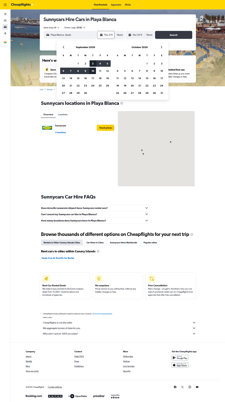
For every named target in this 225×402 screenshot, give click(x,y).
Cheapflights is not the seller (57, 322)
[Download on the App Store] (180, 365)
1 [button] (78, 63)
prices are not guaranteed (102, 314)
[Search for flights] (5, 14)
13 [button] (63, 78)
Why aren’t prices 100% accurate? (60, 333)
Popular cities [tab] (150, 242)
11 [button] (100, 70)
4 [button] (100, 63)
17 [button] (93, 78)
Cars (41, 89)
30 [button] (85, 93)
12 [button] (107, 70)
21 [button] (70, 85)
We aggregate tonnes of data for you (61, 328)
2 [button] (85, 63)
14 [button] (70, 78)
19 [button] (107, 78)
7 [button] (70, 70)
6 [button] (63, 70)
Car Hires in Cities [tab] (95, 242)
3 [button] (93, 63)
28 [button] (70, 93)
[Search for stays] (5, 20)
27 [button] (63, 93)
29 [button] (78, 93)
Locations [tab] (63, 114)
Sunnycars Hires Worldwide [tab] (123, 242)
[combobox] (51, 27)
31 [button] (161, 93)
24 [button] (92, 85)
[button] (5, 4)
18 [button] (100, 78)
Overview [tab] (48, 114)
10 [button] (93, 70)
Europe (49, 89)
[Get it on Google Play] (180, 357)
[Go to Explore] (5, 33)
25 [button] (100, 85)
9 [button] (85, 70)
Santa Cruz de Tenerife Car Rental (58, 258)
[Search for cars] (5, 27)
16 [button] (85, 78)
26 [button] (107, 85)
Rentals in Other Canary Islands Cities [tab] (62, 242)
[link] (105, 128)
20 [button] (63, 85)
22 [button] (78, 85)
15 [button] (78, 78)
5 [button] (107, 63)
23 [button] (85, 85)
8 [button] (78, 70)
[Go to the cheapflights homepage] (22, 4)
